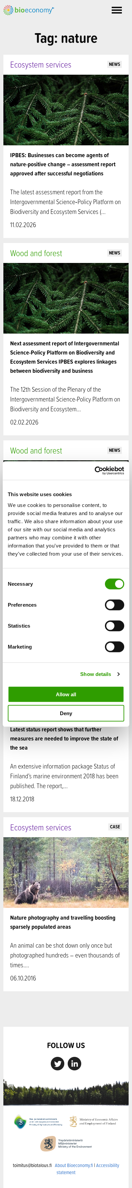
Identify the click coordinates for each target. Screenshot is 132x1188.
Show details (95, 674)
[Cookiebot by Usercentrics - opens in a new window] (95, 470)
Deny (66, 713)
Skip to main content (27, 22)
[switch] (114, 604)
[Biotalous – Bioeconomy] (28, 9)
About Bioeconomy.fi (74, 1165)
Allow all (66, 694)
